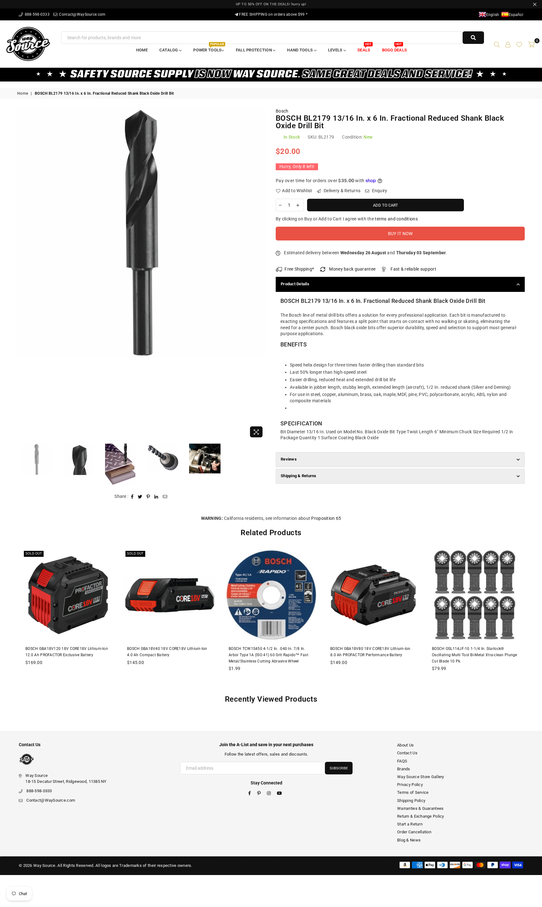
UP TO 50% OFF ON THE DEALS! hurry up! (271, 4)
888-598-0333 (37, 14)
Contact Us (407, 753)
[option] (141, 232)
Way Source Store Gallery (420, 776)
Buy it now (400, 233)
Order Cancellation (414, 832)
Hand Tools (300, 50)
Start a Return (409, 824)
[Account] (507, 44)
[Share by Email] (165, 496)
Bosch (282, 110)
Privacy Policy (410, 784)
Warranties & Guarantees (420, 808)
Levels (335, 50)
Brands (403, 769)
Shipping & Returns (298, 475)
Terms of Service (412, 792)
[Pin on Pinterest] (148, 496)
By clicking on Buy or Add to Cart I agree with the (347, 218)
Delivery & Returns (341, 190)
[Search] (496, 44)
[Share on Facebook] (132, 496)
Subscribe (339, 768)
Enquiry (379, 190)
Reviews (289, 459)
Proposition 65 (326, 518)
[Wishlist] (519, 44)
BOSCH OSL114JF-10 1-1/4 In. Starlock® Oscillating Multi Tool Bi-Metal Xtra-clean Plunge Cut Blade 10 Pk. (474, 654)
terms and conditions (396, 218)
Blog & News (409, 840)
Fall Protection (254, 50)
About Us (405, 745)
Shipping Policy (411, 800)
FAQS (402, 761)
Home (142, 50)
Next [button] (260, 274)
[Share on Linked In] (156, 496)
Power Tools (208, 48)
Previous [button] (22, 274)
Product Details (295, 284)
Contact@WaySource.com (81, 14)
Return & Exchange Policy (420, 816)
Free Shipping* (299, 269)
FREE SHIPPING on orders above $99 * (272, 14)
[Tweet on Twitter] (140, 496)
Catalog (169, 50)
